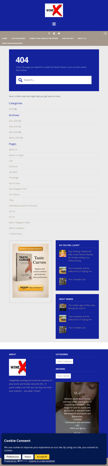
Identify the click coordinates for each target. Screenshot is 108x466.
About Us (82, 38)
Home (4, 38)
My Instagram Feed (18, 188)
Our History (68, 38)
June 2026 (13, 120)
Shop (11, 200)
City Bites (13, 172)
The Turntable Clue (77, 279)
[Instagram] (54, 33)
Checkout (13, 166)
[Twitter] (59, 33)
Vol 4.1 (12, 217)
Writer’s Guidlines (16, 228)
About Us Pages (16, 155)
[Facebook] (49, 33)
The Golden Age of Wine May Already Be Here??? (81, 307)
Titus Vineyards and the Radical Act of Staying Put (80, 270)
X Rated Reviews (18, 38)
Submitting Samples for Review (44, 38)
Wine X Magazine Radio (12, 43)
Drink (11, 109)
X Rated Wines (15, 233)
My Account (14, 183)
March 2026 (14, 137)
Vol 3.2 (12, 211)
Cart (11, 160)
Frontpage (13, 177)
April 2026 (13, 132)
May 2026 (13, 126)
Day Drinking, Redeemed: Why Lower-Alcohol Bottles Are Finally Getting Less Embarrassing (80, 256)
